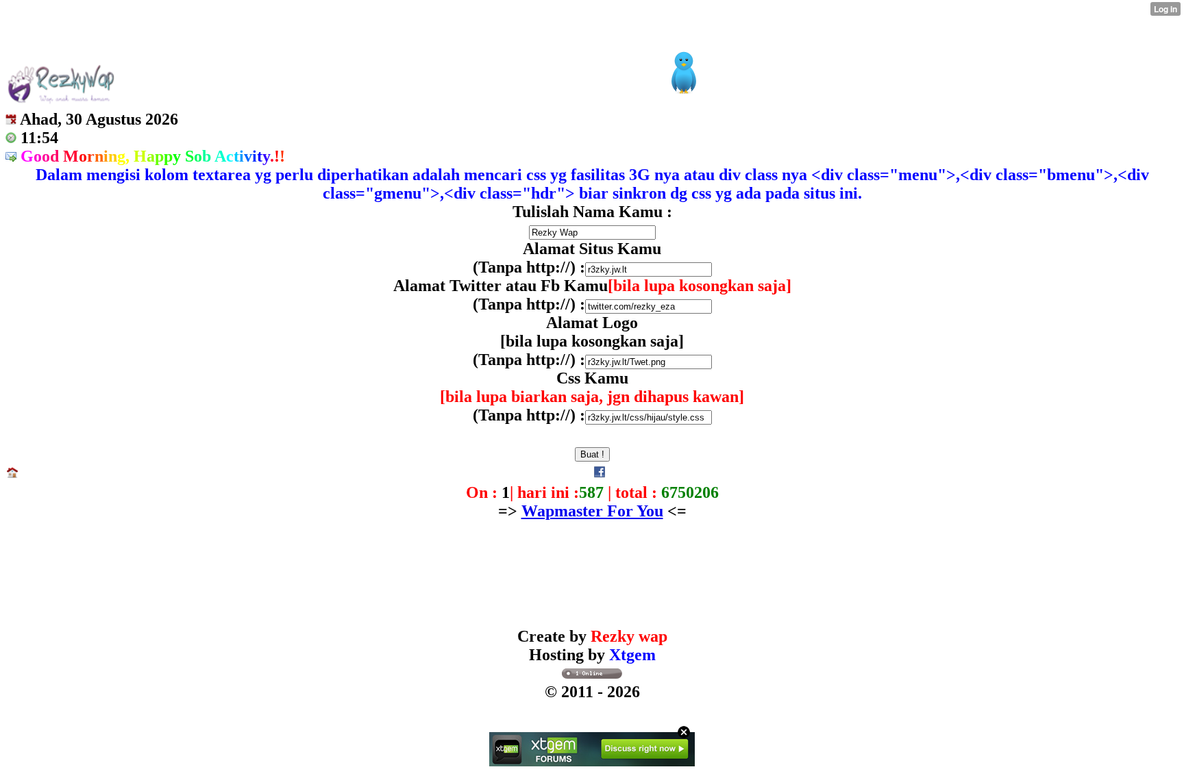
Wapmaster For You (592, 511)
